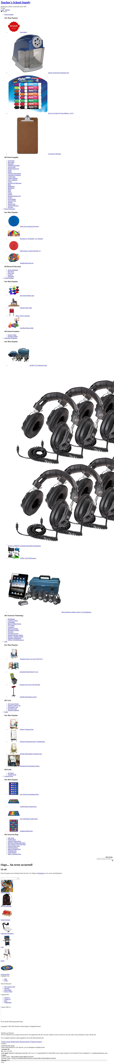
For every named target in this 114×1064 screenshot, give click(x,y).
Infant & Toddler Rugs (14, 849)
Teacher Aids (11, 204)
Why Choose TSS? (9, 987)
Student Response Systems (15, 635)
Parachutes (11, 276)
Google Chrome (5, 1041)
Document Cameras (13, 630)
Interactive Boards (13, 628)
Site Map (6, 988)
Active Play (11, 160)
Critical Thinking (12, 178)
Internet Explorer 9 (36, 1041)
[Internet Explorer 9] (36, 1040)
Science (10, 197)
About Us (7, 997)
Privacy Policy (8, 991)
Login (2, 10)
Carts (5, 641)
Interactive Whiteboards (14, 638)
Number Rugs (12, 839)
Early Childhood (12, 180)
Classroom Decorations (14, 173)
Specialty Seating (13, 336)
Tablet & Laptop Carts (14, 705)
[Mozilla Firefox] (15, 1040)
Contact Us (7, 999)
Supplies (10, 202)
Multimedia (11, 188)
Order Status (7, 990)
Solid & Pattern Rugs (14, 846)
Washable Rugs (12, 851)
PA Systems (11, 625)
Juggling (10, 275)
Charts (9, 170)
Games (10, 181)
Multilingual (11, 186)
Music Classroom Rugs (14, 854)
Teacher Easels (12, 774)
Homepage (41, 873)
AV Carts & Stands (13, 704)
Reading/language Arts (14, 196)
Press (5, 1001)
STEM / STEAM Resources (16, 640)
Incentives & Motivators (14, 183)
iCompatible (11, 622)
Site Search (109, 857)
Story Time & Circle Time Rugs (17, 844)
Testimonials (7, 1002)
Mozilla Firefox (15, 1041)
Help (5, 979)
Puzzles (10, 194)
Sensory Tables (12, 335)
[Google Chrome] (5, 1040)
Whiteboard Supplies (14, 165)
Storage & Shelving (13, 710)
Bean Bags (11, 271)
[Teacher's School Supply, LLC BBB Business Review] (57, 1028)
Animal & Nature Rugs (14, 841)
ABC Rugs (11, 838)
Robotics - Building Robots (15, 636)
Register (7, 10)
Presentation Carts (13, 707)
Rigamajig (11, 164)
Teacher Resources (13, 205)
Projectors (10, 632)
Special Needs (12, 201)
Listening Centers (13, 620)
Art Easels (11, 773)
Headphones (11, 619)
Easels (6, 712)
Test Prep (10, 207)
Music (9, 189)
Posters (10, 193)
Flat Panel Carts (12, 708)
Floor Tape (11, 273)
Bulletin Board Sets (13, 168)
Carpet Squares (12, 852)
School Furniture (9, 278)
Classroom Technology (14, 175)
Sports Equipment (13, 270)
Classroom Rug (8, 776)
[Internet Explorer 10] (25, 1040)
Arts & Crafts (11, 167)
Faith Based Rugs (13, 847)
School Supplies (8, 14)
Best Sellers (11, 162)
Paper (9, 191)
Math (9, 185)
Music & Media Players (14, 624)
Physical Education (9, 209)
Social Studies (12, 199)
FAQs (6, 980)
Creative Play (11, 176)
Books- (10, 172)
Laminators (11, 627)
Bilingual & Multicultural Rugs (16, 843)
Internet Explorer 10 (25, 1041)
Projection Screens (13, 633)
